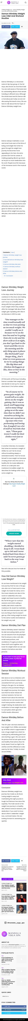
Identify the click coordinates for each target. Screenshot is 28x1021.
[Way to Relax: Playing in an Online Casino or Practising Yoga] (21, 971)
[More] (22, 26)
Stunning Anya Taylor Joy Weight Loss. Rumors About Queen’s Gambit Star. (7, 868)
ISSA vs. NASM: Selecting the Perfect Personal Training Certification (8, 982)
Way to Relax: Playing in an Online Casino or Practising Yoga (8, 971)
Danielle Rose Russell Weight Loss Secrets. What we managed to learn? (21, 868)
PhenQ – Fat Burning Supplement (10, 664)
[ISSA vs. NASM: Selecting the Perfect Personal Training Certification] (21, 982)
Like (24, 1006)
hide (12, 252)
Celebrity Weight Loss (7, 9)
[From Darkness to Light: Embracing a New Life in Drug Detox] (21, 959)
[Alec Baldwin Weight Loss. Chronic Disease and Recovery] (21, 887)
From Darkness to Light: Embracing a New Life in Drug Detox (7, 960)
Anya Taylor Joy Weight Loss (13, 783)
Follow (23, 1009)
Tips (3, 955)
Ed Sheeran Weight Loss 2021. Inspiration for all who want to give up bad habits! (8, 909)
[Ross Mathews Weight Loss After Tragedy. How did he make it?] (21, 898)
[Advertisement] (14, 66)
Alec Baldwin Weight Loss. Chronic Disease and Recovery (8, 886)
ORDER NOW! (14, 533)
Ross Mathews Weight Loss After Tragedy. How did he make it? (8, 897)
